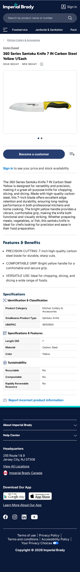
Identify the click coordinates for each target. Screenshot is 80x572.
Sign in (8, 168)
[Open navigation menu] (5, 30)
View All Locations (16, 466)
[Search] (70, 18)
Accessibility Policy (55, 539)
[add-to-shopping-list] (72, 154)
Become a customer (34, 154)
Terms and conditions (23, 539)
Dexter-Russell (11, 47)
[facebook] (5, 517)
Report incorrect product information (36, 400)
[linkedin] (24, 517)
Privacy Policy (49, 535)
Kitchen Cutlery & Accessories (23, 40)
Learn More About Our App (22, 505)
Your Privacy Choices (36, 543)
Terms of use (26, 535)
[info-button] (41, 64)
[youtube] (34, 517)
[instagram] (14, 517)
